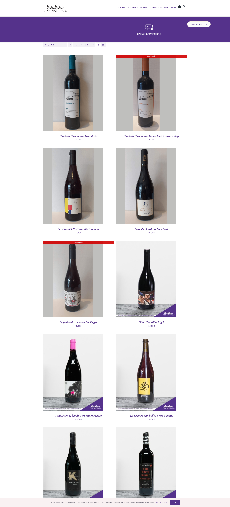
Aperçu (84, 93)
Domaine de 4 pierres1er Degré (78, 322)
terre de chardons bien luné (151, 229)
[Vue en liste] (103, 45)
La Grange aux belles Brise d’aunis (151, 415)
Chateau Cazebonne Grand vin (78, 136)
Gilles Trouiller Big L (151, 322)
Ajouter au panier (67, 93)
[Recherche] (184, 6)
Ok (175, 502)
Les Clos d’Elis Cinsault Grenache (78, 229)
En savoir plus (161, 502)
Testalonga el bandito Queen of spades (78, 415)
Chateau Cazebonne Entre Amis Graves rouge (152, 136)
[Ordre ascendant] (70, 44)
